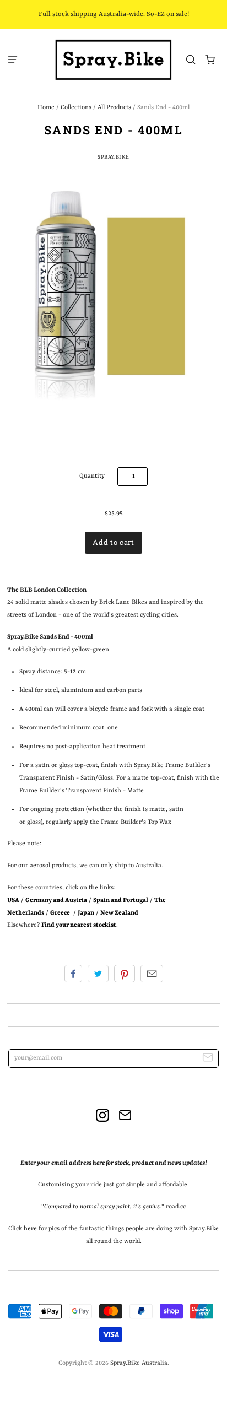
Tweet (98, 973)
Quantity (92, 476)
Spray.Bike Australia (138, 1363)
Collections (76, 107)
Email (151, 973)
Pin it (124, 973)
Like (73, 973)
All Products (114, 107)
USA (13, 900)
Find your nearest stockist (78, 925)
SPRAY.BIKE (113, 157)
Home (46, 107)
